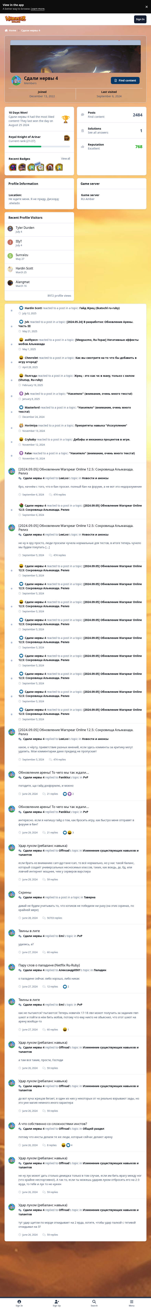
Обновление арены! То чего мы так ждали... (53, 772)
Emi (61, 936)
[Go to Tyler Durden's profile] (10, 228)
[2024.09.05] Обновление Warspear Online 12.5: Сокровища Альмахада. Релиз (76, 471)
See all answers (98, 132)
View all (65, 158)
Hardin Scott (24, 268)
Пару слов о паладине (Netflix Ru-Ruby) (49, 965)
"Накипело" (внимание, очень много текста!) (99, 394)
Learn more (7, 7)
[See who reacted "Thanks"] (70, 794)
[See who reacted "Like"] (65, 794)
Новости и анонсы (95, 478)
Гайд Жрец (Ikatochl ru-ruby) (99, 308)
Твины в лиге (29, 930)
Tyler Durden (25, 228)
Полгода (31, 376)
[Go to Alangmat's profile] (10, 283)
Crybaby (30, 439)
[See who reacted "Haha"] (70, 832)
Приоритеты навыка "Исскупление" (101, 425)
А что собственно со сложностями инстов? (52, 1123)
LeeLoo (64, 478)
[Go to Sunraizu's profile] (10, 256)
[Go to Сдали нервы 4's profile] (11, 471)
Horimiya (31, 425)
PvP (85, 777)
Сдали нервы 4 (33, 478)
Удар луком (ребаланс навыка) (42, 845)
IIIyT (19, 241)
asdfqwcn (31, 340)
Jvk (27, 322)
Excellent (94, 148)
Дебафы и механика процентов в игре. (102, 439)
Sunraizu (22, 255)
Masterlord (32, 407)
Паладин (100, 970)
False (28, 453)
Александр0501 (69, 970)
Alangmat (23, 282)
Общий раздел (93, 1128)
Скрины (24, 892)
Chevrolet (31, 358)
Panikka (64, 777)
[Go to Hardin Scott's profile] (10, 269)
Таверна (89, 897)
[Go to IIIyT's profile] (10, 242)
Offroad (64, 850)
